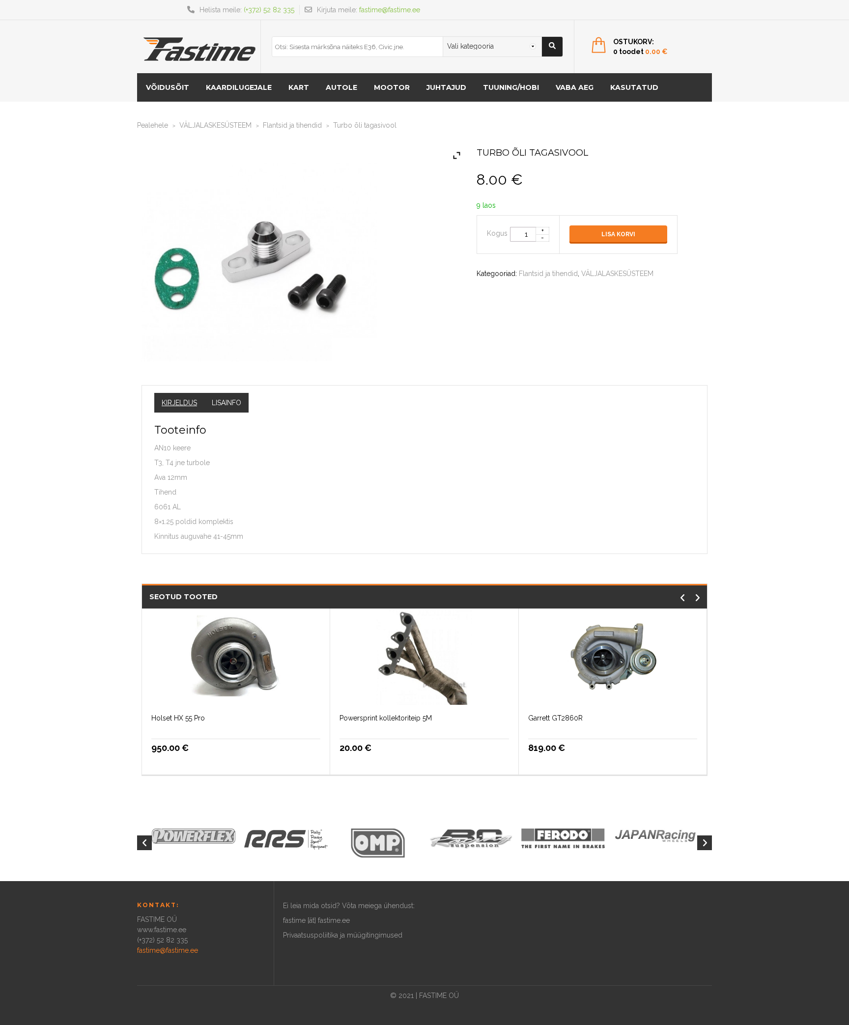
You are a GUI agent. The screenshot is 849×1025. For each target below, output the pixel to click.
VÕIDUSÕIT (167, 87)
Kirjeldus (179, 403)
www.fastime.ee (161, 930)
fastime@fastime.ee (389, 10)
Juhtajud (446, 87)
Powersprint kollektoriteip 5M (386, 718)
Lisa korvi (618, 234)
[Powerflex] (193, 836)
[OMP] (378, 842)
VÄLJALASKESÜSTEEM (215, 125)
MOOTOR (392, 87)
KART (298, 87)
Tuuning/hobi (511, 87)
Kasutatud (634, 87)
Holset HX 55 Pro (178, 718)
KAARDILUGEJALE (239, 87)
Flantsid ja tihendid (292, 125)
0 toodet (640, 51)
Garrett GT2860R (555, 718)
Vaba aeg (575, 87)
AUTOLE (341, 87)
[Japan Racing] (655, 835)
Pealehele (152, 125)
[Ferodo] (563, 837)
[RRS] (286, 839)
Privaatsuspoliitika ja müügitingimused (342, 935)
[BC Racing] (470, 838)
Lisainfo (226, 403)
